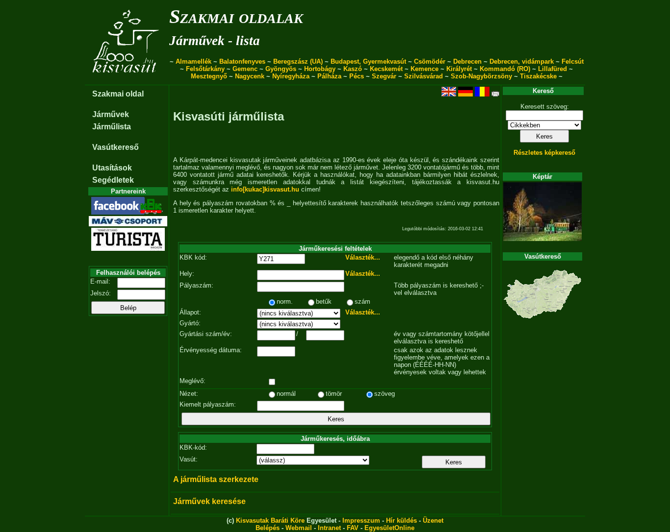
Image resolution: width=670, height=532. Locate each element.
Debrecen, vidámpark (522, 61)
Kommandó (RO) (505, 69)
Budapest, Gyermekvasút (368, 61)
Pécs (356, 76)
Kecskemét (386, 69)
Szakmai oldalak (236, 16)
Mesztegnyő (209, 76)
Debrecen (467, 61)
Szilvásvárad (423, 76)
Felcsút (573, 61)
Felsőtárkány (205, 69)
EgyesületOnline (389, 528)
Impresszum (361, 520)
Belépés (268, 528)
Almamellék (193, 61)
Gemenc (245, 69)
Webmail (298, 528)
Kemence (424, 69)
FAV (353, 528)
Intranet (329, 528)
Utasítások (112, 168)
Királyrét (459, 69)
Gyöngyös (280, 69)
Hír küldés (401, 520)
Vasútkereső (115, 147)
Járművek (110, 114)
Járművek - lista (214, 40)
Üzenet (433, 520)
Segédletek (113, 180)
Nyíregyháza (290, 76)
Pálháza (329, 76)
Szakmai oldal (118, 94)
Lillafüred (552, 69)
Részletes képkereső (544, 152)
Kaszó (352, 69)
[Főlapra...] (126, 79)
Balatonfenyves (242, 61)
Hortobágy (319, 69)
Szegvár (384, 76)
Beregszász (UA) (298, 61)
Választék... (362, 257)
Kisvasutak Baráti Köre (270, 520)
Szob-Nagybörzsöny (481, 76)
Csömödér (429, 61)
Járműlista (111, 126)
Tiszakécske (538, 76)
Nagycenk (249, 76)
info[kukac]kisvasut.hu (265, 189)
